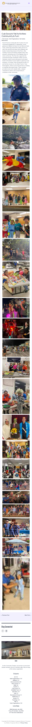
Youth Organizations (14, 39)
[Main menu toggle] (29, 3)
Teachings (14, 700)
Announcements (15, 682)
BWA (15, 685)
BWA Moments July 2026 (16, 709)
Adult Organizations (15, 678)
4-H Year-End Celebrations (16, 712)
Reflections (15, 696)
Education (14, 691)
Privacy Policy (24, 723)
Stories (15, 698)
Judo (15, 693)
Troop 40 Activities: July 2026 (16, 711)
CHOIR (15, 687)
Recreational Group (15, 695)
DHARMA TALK (15, 690)
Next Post (28, 615)
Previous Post (5, 615)
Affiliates (15, 680)
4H (15, 677)
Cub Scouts (5, 39)
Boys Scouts (15, 683)
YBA (15, 701)
